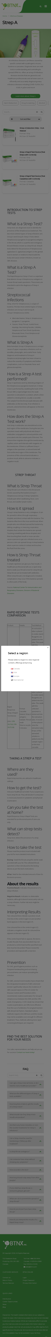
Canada (16, 669)
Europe (16, 676)
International (18, 680)
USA (15, 672)
